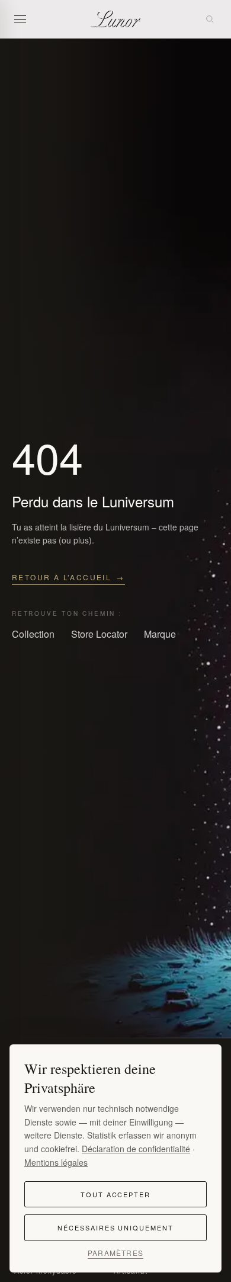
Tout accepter (116, 1194)
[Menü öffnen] (23, 18)
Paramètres (115, 1253)
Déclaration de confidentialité (136, 1149)
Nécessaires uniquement (115, 1227)
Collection (33, 634)
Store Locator (99, 634)
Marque (160, 634)
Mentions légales (56, 1162)
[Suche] (210, 19)
